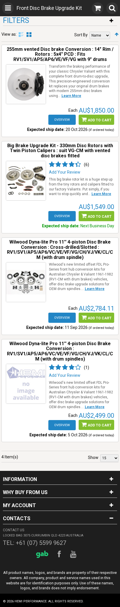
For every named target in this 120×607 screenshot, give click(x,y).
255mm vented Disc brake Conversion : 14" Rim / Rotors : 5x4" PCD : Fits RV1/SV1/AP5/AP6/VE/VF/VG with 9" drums (60, 54)
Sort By (81, 35)
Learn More (71, 96)
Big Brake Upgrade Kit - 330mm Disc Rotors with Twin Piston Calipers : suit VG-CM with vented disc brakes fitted (60, 150)
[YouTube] (74, 554)
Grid (29, 34)
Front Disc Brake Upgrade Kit (49, 8)
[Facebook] (60, 554)
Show (93, 457)
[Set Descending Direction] (117, 34)
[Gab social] (43, 554)
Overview (62, 120)
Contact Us (13, 530)
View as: (9, 34)
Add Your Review (64, 172)
